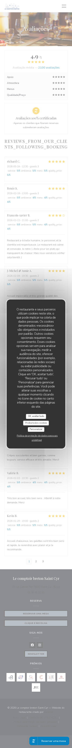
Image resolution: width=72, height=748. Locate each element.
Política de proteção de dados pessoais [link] (37, 435)
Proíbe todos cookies (36, 423)
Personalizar (36, 429)
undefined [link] (37, 440)
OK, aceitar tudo (36, 416)
